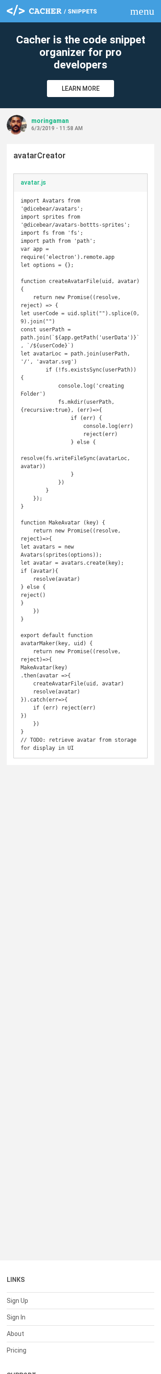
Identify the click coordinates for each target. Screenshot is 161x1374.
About (15, 1333)
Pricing (16, 1350)
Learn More (81, 88)
